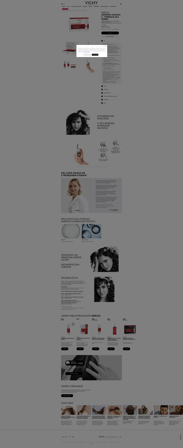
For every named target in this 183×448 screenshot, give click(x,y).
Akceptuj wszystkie (95, 54)
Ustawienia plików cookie (87, 54)
